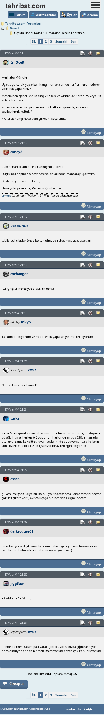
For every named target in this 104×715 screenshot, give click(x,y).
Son (73, 41)
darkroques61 (21, 531)
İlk (34, 41)
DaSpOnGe (19, 225)
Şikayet (91, 53)
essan (15, 479)
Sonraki (61, 41)
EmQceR (17, 62)
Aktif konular (46, 15)
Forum (20, 15)
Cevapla (16, 683)
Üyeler (72, 15)
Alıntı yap (93, 133)
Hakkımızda (73, 709)
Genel (14, 28)
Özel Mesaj (98, 53)
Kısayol (83, 53)
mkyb (26, 322)
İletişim (88, 709)
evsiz (32, 370)
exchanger (19, 274)
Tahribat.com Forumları (23, 23)
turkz (14, 418)
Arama (92, 15)
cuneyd (16, 152)
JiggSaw (17, 583)
